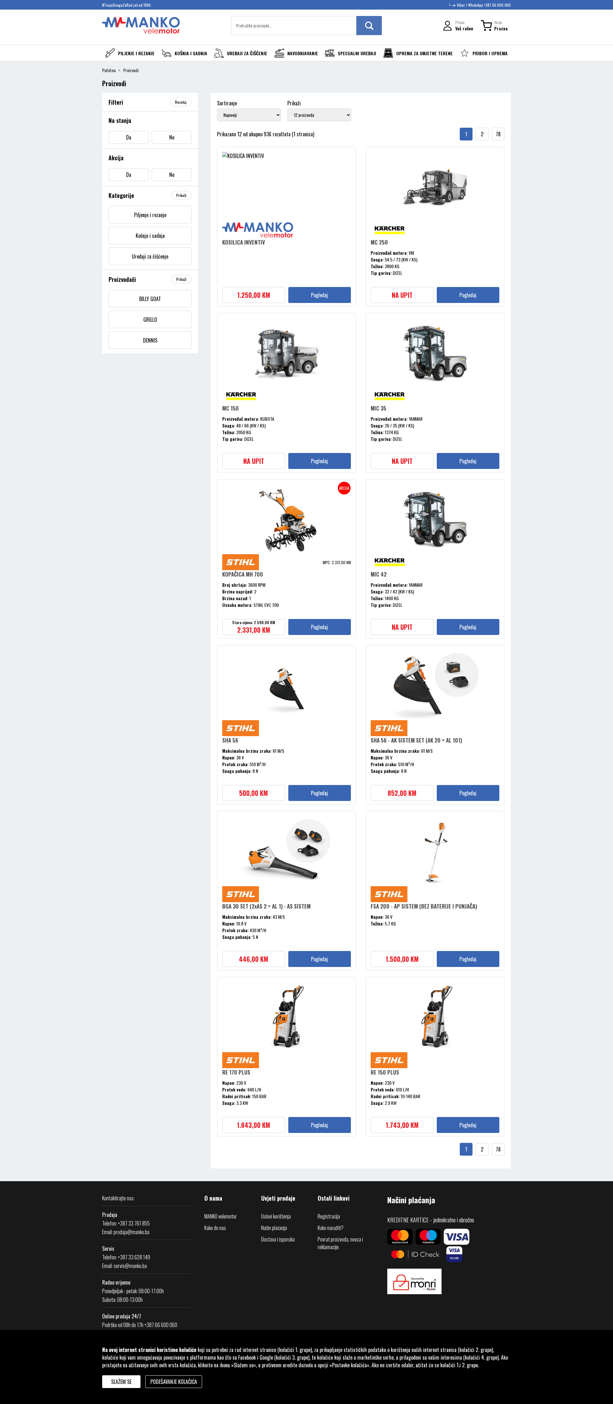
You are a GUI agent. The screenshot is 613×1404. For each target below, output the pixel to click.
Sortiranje (227, 103)
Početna (109, 70)
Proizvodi (131, 70)
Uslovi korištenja (276, 1216)
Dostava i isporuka (278, 1239)
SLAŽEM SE (121, 1381)
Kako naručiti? (331, 1228)
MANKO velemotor (220, 1216)
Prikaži (294, 103)
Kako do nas (215, 1228)
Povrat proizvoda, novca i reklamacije (340, 1243)
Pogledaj (319, 295)
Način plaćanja (274, 1228)
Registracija (329, 1216)
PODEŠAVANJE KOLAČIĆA (173, 1381)
